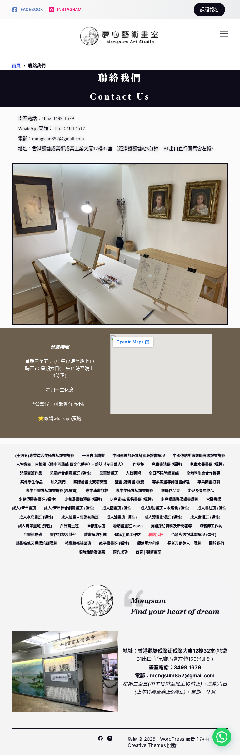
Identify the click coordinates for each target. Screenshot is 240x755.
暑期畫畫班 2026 (128, 526)
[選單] (224, 34)
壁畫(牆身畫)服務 (129, 482)
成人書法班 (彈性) (213, 508)
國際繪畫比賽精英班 (90, 482)
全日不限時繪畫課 (164, 473)
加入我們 (58, 482)
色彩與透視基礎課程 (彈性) (194, 534)
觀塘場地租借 (148, 543)
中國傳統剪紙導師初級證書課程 (138, 455)
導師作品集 (170, 490)
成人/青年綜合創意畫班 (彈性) (69, 508)
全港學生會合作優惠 (203, 473)
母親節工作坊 (211, 526)
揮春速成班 (96, 526)
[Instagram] (110, 738)
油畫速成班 (32, 534)
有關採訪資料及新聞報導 (171, 526)
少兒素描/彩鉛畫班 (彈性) (131, 499)
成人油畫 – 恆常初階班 (80, 517)
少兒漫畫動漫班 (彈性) (83, 499)
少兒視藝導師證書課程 (179, 499)
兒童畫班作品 (31, 473)
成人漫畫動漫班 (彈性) (163, 517)
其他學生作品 (31, 482)
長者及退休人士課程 (184, 543)
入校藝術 (133, 473)
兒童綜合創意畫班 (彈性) (71, 473)
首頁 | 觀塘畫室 (148, 552)
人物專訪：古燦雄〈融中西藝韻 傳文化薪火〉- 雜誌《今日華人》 (70, 464)
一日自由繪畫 (93, 455)
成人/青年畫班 (24, 508)
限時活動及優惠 (92, 552)
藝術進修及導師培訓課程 (36, 543)
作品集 (138, 464)
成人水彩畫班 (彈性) (36, 517)
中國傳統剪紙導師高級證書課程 (199, 455)
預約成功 (120, 552)
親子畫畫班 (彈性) (114, 543)
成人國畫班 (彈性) (117, 508)
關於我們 (216, 543)
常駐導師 (213, 499)
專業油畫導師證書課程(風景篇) (52, 490)
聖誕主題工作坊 (127, 534)
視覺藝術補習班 (78, 543)
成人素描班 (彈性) (205, 517)
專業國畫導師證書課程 (171, 482)
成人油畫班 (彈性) (122, 517)
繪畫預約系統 (95, 534)
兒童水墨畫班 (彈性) (207, 464)
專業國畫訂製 (209, 482)
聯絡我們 (155, 534)
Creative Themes (147, 745)
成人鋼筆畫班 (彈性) (35, 526)
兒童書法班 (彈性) (167, 464)
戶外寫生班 (69, 526)
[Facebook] (100, 738)
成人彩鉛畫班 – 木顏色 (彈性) (165, 508)
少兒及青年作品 (201, 490)
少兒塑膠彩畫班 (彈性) (38, 499)
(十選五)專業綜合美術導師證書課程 (44, 455)
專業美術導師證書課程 (134, 490)
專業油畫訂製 (97, 490)
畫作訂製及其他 (63, 534)
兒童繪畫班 (108, 473)
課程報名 (209, 9)
